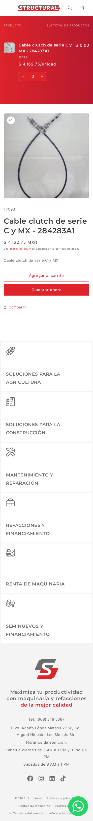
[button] (9, 7)
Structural (35, 798)
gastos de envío (20, 248)
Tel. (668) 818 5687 (46, 719)
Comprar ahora (46, 289)
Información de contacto (67, 813)
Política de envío (67, 806)
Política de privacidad (62, 798)
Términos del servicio (28, 813)
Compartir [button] (17, 307)
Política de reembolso (34, 806)
